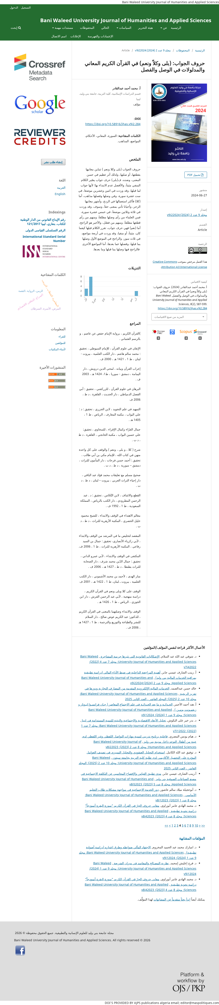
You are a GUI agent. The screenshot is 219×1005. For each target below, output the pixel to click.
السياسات (124, 28)
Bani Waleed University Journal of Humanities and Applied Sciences (125, 20)
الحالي (105, 28)
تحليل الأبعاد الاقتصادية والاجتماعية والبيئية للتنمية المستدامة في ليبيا (123, 720)
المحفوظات (87, 28)
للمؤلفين (60, 343)
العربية (61, 187)
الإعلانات (75, 36)
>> (166, 825)
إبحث (14, 28)
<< (203, 825)
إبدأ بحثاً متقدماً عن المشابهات (172, 899)
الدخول (14, 7)
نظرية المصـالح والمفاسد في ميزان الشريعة (141, 863)
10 (196, 825)
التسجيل (26, 7)
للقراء (62, 336)
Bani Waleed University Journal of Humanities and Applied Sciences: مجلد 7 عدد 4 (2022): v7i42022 (138, 661)
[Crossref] (39, 79)
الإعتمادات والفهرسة (100, 36)
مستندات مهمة (63, 28)
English (60, 194)
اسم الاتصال (59, 36)
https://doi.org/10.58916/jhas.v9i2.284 (113, 124)
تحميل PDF (194, 175)
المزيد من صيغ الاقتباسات (169, 317)
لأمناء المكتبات (57, 349)
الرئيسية (176, 28)
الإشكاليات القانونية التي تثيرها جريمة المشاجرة (130, 656)
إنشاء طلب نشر (53, 162)
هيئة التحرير (145, 28)
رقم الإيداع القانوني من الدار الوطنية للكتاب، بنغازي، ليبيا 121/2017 (42, 221)
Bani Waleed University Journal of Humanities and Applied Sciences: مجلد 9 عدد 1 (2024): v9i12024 (142, 868)
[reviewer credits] (39, 144)
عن (164, 28)
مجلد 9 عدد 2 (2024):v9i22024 (153, 50)
